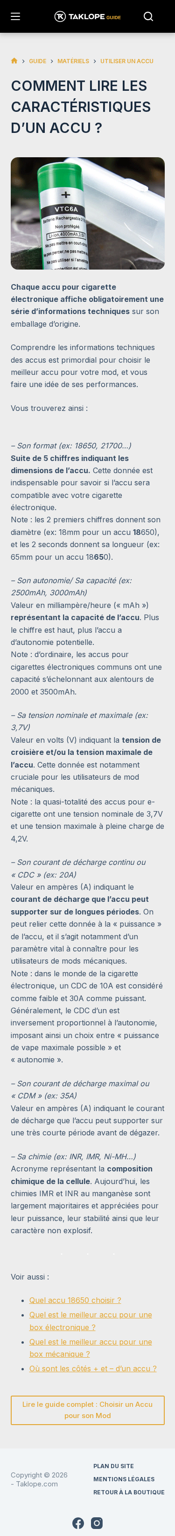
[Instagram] (97, 1523)
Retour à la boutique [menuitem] (129, 1492)
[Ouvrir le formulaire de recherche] (148, 16)
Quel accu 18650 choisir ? (75, 1300)
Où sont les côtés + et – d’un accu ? (93, 1368)
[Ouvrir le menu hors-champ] (15, 16)
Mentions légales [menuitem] (123, 1479)
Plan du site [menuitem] (113, 1466)
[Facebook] (78, 1523)
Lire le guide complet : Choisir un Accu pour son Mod (87, 1410)
